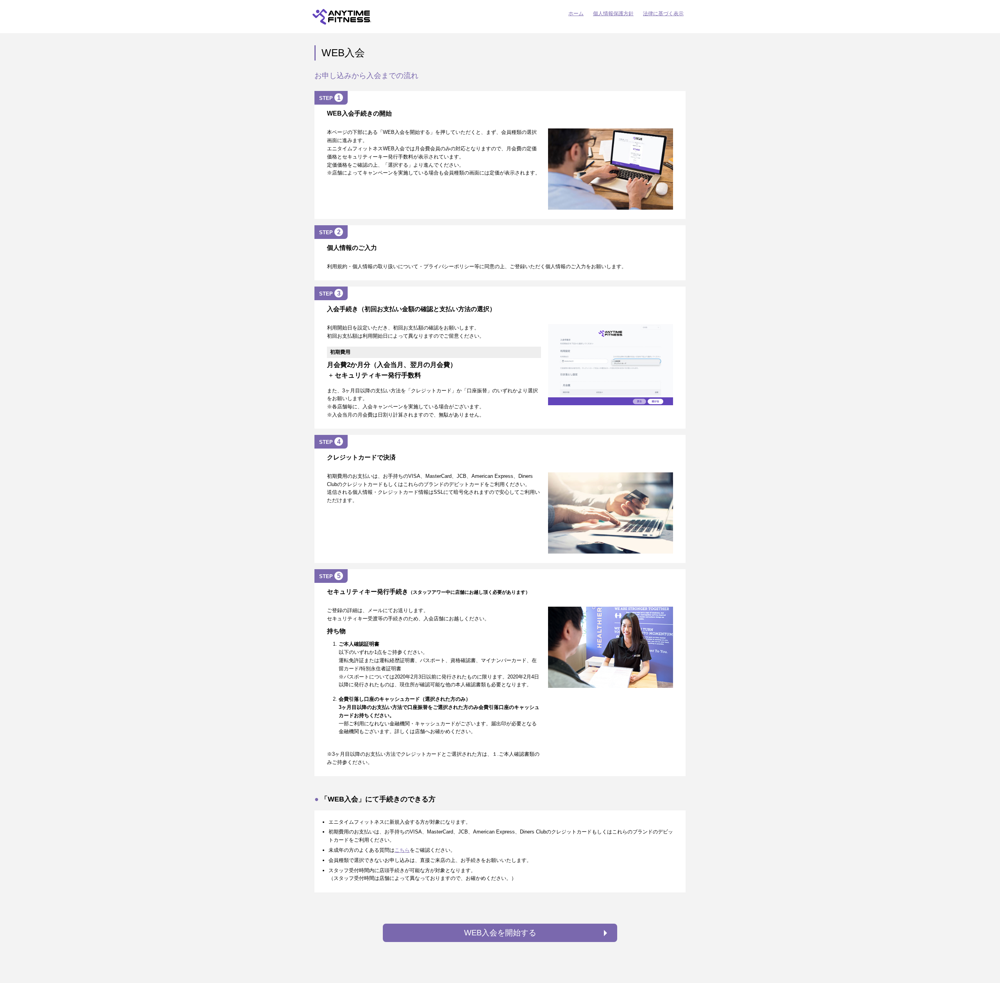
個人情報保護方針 (613, 13)
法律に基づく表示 (663, 13)
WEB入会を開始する (500, 932)
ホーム (576, 13)
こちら (402, 850)
